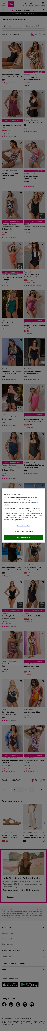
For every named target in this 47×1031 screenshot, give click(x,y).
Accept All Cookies (23, 537)
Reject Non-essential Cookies (23, 531)
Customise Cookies (23, 526)
